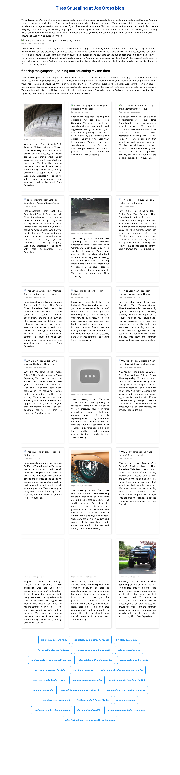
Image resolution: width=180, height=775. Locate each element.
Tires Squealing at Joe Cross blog (90, 8)
